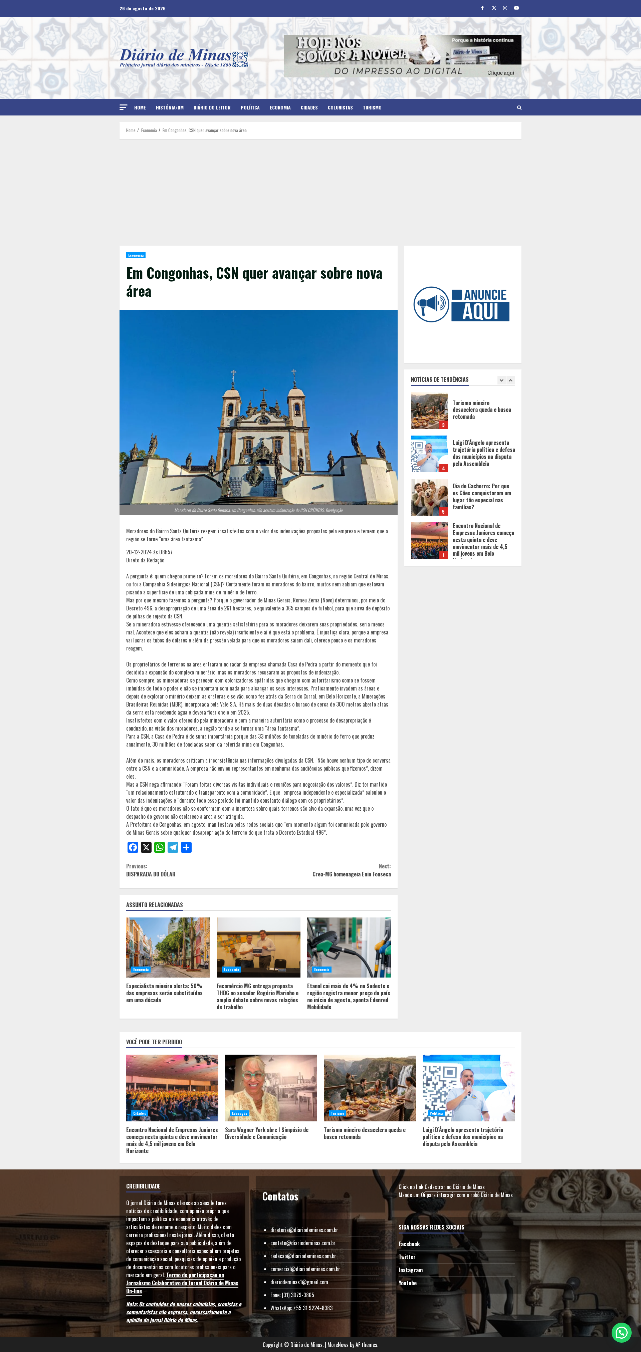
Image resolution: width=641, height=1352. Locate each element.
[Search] (519, 107)
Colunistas (340, 107)
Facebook (409, 1244)
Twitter (407, 1257)
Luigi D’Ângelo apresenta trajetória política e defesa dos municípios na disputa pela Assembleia (429, 410)
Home (140, 107)
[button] (124, 107)
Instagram (411, 1270)
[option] (463, 414)
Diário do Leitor (212, 107)
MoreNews (338, 1345)
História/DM (170, 107)
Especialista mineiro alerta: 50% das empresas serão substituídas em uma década (168, 947)
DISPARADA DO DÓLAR (151, 870)
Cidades (309, 107)
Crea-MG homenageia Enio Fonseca (351, 870)
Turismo (372, 107)
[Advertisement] (320, 192)
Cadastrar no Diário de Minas (455, 1187)
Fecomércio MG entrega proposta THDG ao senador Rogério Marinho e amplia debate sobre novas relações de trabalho (258, 947)
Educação (239, 1113)
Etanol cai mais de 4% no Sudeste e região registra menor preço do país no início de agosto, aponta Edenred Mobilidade (349, 947)
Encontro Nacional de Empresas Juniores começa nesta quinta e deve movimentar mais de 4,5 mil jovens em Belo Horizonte (429, 497)
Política (250, 107)
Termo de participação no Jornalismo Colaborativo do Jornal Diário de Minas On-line (182, 1283)
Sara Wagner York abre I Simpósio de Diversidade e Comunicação (429, 540)
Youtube (408, 1283)
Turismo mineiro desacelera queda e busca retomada (370, 1088)
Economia (280, 107)
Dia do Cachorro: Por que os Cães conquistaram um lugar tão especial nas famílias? (429, 454)
